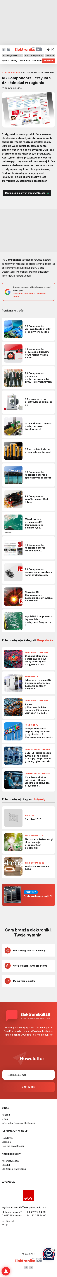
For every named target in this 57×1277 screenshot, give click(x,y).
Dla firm (48, 60)
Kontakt (6, 1114)
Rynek (5, 60)
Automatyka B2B (10, 1160)
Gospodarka (39, 60)
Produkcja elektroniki (12, 55)
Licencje (6, 1141)
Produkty (24, 60)
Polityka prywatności (13, 1145)
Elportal (6, 1164)
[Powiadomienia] (6, 1271)
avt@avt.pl (8, 1221)
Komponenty (37, 55)
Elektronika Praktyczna (14, 1168)
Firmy (14, 60)
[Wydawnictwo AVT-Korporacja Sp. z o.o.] (28, 1195)
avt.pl (5, 1224)
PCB (27, 55)
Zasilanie (50, 55)
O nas (5, 1118)
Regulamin (7, 1137)
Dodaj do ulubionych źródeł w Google (25, 193)
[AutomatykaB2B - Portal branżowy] (28, 1260)
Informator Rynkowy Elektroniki (18, 1123)
